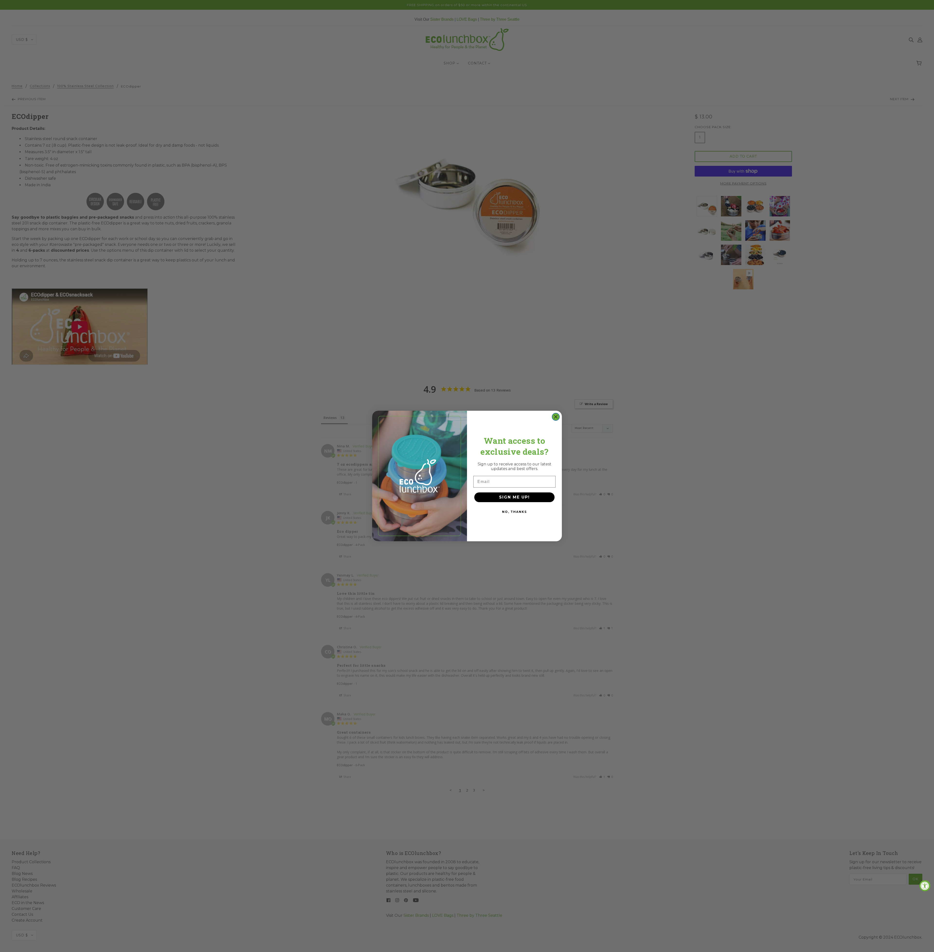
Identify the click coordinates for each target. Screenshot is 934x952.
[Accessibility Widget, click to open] (924, 885)
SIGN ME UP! (514, 497)
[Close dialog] (555, 416)
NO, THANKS (514, 512)
